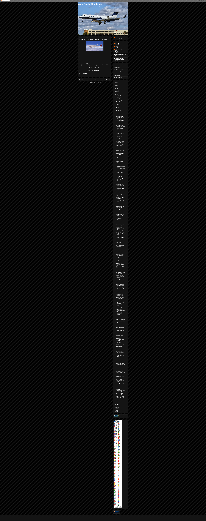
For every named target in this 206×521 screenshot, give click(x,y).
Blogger (105, 518)
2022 (116, 84)
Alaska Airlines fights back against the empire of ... (120, 182)
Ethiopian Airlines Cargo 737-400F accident (120, 298)
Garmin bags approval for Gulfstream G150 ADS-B (120, 358)
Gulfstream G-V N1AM (119, 172)
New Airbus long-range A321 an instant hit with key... (120, 240)
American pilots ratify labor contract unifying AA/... (120, 120)
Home (95, 79)
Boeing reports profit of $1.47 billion (119, 154)
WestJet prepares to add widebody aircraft (120, 246)
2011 (116, 407)
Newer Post (81, 79)
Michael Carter (117, 37)
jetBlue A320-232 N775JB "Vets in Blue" (120, 303)
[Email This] (94, 70)
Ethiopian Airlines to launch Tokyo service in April (120, 264)
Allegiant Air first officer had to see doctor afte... (120, 390)
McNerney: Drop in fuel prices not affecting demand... (120, 151)
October (117, 98)
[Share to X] (96, 70)
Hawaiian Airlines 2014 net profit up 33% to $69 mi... (119, 114)
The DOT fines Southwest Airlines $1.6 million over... (120, 252)
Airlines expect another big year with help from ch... (120, 185)
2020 (116, 87)
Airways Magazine (117, 73)
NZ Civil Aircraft (118, 46)
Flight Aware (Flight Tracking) (119, 69)
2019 (116, 88)
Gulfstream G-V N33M (119, 230)
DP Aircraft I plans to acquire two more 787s (120, 374)
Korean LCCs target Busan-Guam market (120, 307)
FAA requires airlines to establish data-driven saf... (120, 333)
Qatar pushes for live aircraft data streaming (120, 330)
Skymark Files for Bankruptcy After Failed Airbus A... (120, 156)
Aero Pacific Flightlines (90, 4)
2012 (116, 405)
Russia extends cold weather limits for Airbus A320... (120, 310)
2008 (116, 411)
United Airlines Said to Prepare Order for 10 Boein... (120, 228)
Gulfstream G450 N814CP (120, 168)
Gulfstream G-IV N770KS (120, 236)
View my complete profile (118, 38)
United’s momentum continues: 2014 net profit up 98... (119, 204)
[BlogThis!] (95, 70)
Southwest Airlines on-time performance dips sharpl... (120, 355)
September (118, 100)
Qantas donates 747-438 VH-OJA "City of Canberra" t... (120, 148)
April (117, 107)
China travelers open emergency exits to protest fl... (119, 295)
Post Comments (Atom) (97, 82)
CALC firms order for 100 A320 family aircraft (120, 283)
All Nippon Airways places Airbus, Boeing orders (120, 123)
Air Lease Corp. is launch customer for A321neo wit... (120, 285)
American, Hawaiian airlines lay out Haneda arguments (120, 221)
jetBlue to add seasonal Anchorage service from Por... (120, 321)
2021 (116, 85)
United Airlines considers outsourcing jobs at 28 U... (120, 288)
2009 (116, 410)
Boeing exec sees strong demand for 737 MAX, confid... (120, 215)
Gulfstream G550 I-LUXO (120, 133)
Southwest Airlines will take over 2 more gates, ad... (120, 126)
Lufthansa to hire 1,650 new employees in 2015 (120, 364)
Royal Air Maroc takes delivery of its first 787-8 (120, 372)
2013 (116, 404)
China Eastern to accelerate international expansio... (120, 339)
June (117, 104)
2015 (116, 94)
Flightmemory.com (117, 67)
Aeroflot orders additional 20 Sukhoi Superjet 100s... (120, 270)
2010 (116, 408)
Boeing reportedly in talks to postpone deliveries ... (120, 195)
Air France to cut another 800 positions (120, 198)
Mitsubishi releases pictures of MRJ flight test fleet (120, 188)
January (117, 111)
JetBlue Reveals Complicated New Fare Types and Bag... (120, 135)
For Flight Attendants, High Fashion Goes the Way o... (120, 352)
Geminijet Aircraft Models (118, 77)
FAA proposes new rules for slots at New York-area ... (120, 317)
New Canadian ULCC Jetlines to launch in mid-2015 (119, 313)
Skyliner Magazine (117, 75)
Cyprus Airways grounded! (120, 319)
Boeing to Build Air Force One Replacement (120, 160)
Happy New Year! (119, 391)
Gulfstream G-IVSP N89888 (119, 171)
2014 (116, 402)
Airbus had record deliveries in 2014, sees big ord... (120, 380)
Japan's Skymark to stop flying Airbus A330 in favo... (120, 139)
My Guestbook (116, 417)
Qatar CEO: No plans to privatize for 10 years (120, 345)
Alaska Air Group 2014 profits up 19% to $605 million (120, 200)
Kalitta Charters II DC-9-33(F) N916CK (120, 212)
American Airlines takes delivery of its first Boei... (120, 179)
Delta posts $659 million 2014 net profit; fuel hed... (120, 225)
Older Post (108, 79)
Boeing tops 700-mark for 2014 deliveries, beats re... (120, 366)
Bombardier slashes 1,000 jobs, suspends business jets (120, 273)
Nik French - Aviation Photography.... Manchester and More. (120, 50)
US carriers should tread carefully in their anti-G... (120, 191)
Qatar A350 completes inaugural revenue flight (120, 258)
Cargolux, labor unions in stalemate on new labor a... (120, 117)
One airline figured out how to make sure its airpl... (120, 399)
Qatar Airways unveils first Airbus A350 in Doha (120, 342)
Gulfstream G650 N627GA (119, 174)
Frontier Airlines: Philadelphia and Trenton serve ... (119, 243)
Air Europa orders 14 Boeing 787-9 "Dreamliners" (119, 261)
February (117, 110)
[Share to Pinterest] (98, 70)
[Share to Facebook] (97, 70)
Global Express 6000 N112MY (119, 234)
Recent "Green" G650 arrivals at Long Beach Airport (120, 394)
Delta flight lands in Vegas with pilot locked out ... (120, 145)
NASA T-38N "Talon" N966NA (119, 177)
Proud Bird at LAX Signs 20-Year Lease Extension (120, 248)
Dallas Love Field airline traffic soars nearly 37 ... (120, 387)
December (118, 95)
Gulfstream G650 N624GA (119, 300)
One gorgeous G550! (119, 346)
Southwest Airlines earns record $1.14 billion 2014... (120, 209)
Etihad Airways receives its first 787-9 (120, 370)
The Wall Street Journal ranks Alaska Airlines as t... (120, 255)
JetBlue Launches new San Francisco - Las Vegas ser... (119, 349)
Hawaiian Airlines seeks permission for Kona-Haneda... (120, 377)
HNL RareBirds (117, 43)
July (116, 103)
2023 (116, 82)
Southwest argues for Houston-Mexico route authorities (120, 276)
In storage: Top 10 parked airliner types (120, 164)
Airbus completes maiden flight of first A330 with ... (120, 279)
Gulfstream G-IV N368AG (120, 237)
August (117, 101)
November (118, 97)
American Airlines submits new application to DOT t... (120, 383)
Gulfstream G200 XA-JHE (120, 232)
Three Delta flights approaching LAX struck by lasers (120, 325)
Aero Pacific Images (117, 65)
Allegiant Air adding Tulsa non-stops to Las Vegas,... (120, 292)
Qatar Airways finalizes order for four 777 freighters (119, 336)
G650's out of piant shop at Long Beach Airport (120, 397)
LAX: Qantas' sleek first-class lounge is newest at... (120, 142)
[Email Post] (93, 70)
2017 (116, 91)
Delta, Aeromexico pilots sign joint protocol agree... (120, 218)
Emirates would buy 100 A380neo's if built (120, 207)
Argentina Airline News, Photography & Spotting (119, 59)
